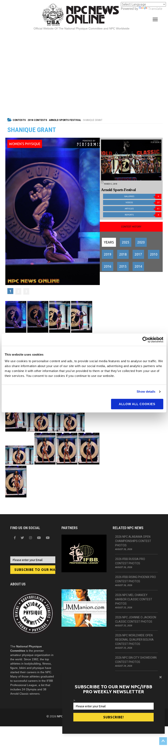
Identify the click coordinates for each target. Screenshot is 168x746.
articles (142, 208)
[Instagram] (30, 537)
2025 (125, 242)
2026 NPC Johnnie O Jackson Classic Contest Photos (135, 619)
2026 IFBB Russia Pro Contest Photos (130, 561)
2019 (107, 254)
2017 (138, 254)
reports (142, 214)
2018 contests (37, 120)
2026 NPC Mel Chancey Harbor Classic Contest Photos (133, 599)
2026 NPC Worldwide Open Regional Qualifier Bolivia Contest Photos (134, 640)
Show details (146, 391)
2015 (123, 266)
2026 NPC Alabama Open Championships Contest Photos (133, 541)
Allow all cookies (137, 404)
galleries (141, 196)
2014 (138, 266)
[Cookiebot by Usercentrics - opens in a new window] (145, 340)
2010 (153, 254)
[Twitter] (22, 537)
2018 (123, 254)
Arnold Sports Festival (65, 120)
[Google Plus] (39, 537)
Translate (155, 8)
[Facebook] (15, 537)
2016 (107, 266)
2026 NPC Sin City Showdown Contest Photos (136, 660)
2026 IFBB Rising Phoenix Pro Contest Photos (135, 579)
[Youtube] (48, 537)
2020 (141, 242)
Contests (19, 120)
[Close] (160, 677)
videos (143, 202)
